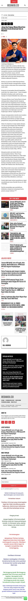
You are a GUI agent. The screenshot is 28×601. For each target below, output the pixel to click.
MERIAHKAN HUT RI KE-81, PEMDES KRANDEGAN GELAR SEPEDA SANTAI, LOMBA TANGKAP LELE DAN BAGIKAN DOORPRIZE (13, 305)
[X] (5, 23)
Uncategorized (13, 220)
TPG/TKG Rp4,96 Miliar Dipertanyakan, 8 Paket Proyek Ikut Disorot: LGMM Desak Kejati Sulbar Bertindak (12, 290)
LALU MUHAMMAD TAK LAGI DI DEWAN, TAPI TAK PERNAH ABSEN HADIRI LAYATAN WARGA (20, 330)
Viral (11, 210)
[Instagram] (6, 422)
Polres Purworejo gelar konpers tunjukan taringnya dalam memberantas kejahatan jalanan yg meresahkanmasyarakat (18, 248)
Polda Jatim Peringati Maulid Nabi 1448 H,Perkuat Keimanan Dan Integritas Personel (18, 225)
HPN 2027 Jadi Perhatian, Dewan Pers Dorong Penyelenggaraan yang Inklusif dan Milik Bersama (17, 215)
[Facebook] (2, 23)
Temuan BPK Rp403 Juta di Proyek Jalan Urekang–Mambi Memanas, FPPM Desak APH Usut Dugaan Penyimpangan (17, 205)
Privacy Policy (16, 488)
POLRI (11, 230)
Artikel (3, 285)
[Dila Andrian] (2, 15)
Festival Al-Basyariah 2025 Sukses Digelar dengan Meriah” (7, 324)
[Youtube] (13, 422)
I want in (13, 485)
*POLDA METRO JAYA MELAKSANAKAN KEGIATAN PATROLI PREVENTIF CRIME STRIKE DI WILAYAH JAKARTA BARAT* (17, 236)
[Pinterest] (8, 23)
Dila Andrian (11, 15)
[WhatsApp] (11, 23)
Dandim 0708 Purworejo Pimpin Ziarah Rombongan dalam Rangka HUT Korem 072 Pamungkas (13, 281)
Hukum (11, 253)
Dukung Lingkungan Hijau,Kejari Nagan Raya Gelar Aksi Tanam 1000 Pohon (14, 298)
